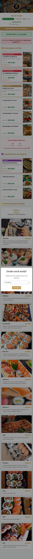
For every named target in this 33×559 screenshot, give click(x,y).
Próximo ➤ (16, 287)
